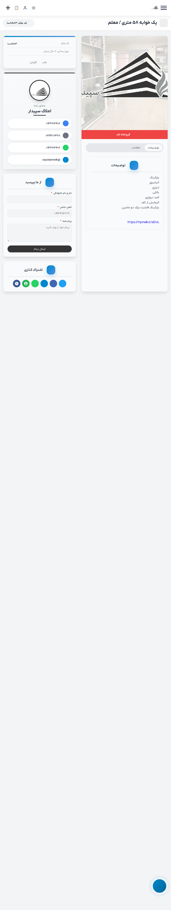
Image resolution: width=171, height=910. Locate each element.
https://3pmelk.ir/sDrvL (143, 222)
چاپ (44, 62)
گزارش (33, 62)
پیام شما (66, 221)
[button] (159, 886)
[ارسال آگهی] (8, 8)
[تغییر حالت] (33, 8)
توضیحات (153, 148)
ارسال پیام (39, 249)
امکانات (136, 148)
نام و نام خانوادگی (61, 193)
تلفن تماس (64, 207)
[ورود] (25, 8)
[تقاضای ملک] (16, 8)
